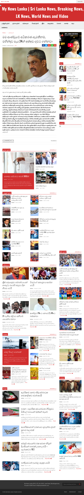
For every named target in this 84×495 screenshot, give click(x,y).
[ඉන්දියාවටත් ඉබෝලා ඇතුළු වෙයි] (10, 466)
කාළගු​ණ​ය (50, 23)
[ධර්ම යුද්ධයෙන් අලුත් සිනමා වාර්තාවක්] (62, 90)
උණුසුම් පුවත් (5, 23)
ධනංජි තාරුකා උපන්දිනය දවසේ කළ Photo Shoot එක (74, 98)
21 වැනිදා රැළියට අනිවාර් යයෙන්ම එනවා (12, 317)
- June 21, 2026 (46, 200)
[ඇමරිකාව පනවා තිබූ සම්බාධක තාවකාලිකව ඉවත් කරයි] (10, 397)
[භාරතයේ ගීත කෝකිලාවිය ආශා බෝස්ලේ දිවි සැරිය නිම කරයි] (62, 78)
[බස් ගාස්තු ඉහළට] (46, 177)
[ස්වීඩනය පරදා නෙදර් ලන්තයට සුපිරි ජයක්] (34, 200)
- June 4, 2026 (18, 232)
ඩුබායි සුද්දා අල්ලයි (16, 253)
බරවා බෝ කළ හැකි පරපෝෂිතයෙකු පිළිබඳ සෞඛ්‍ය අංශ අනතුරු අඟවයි (70, 397)
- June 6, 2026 (65, 401)
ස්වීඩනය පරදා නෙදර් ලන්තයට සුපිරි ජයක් (45, 197)
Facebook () (53, 140)
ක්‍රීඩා (43, 23)
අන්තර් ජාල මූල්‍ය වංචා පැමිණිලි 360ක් (17, 243)
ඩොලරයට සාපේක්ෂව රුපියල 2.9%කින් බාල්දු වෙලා (47, 338)
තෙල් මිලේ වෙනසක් (12, 351)
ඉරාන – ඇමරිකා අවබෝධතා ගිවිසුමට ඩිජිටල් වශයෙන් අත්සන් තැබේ (37, 410)
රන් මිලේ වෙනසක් (44, 368)
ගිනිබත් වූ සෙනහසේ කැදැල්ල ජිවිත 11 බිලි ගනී (47, 220)
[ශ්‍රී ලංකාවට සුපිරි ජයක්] (6, 234)
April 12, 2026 (69, 85)
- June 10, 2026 (46, 211)
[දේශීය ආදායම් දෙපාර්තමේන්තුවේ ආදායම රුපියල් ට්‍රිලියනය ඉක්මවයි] (6, 373)
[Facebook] (43, 45)
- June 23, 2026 (18, 202)
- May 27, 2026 (27, 465)
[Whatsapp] (52, 45)
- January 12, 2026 (37, 288)
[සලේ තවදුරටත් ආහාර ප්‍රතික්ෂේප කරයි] (6, 222)
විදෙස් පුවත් (35, 23)
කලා (73, 23)
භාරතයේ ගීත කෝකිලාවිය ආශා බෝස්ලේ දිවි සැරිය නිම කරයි (74, 79)
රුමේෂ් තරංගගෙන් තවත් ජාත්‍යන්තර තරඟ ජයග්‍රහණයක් (68, 333)
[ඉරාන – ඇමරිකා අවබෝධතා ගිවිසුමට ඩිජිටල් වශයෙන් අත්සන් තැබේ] (10, 411)
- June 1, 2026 (18, 255)
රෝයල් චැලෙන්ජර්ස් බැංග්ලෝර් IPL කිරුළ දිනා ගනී (47, 254)
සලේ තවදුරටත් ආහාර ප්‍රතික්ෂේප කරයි (17, 220)
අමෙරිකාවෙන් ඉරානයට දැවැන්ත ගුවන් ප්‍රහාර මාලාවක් (47, 209)
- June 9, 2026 (18, 223)
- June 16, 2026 (18, 211)
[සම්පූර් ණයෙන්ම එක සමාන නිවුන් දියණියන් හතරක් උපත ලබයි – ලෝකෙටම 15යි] (10, 446)
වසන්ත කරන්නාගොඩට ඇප (44, 167)
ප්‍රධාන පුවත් (16, 23)
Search (79, 1)
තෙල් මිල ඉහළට (44, 242)
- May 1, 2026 (45, 341)
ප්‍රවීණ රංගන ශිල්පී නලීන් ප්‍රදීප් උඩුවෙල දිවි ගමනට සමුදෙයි (74, 107)
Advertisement (72, 491)
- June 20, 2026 (66, 337)
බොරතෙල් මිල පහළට (45, 354)
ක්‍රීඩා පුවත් (63, 252)
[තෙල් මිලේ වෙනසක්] (15, 343)
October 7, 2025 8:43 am (7, 45)
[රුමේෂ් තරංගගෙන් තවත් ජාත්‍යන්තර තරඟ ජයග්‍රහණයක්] (70, 324)
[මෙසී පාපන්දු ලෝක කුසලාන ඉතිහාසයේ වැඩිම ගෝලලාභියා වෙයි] (6, 200)
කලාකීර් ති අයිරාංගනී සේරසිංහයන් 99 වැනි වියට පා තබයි (73, 69)
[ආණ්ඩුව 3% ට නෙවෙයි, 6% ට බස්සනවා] (43, 304)
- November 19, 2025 (10, 322)
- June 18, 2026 (27, 414)
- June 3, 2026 (18, 246)
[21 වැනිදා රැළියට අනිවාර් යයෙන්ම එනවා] (15, 307)
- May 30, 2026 (9, 291)
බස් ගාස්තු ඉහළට (41, 186)
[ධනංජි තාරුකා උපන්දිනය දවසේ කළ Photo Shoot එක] (62, 98)
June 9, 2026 (69, 73)
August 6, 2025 (70, 118)
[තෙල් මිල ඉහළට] (34, 245)
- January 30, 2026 (46, 370)
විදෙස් (5, 389)
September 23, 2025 (71, 111)
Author (5, 179)
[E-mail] (55, 45)
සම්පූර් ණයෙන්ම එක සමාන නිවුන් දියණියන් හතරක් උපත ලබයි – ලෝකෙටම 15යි (36, 446)
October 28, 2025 (70, 102)
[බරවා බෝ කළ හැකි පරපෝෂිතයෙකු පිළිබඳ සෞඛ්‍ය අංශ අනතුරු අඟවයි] (70, 386)
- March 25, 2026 (46, 356)
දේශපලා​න (6, 265)
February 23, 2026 (70, 92)
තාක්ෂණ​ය (5, 27)
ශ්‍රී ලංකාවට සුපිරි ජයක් (17, 230)
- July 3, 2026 (10, 179)
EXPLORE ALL (53, 193)
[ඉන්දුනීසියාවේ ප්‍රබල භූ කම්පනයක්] (6, 211)
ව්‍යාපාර (59, 23)
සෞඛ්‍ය (62, 378)
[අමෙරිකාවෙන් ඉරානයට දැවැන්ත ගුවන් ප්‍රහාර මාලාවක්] (34, 211)
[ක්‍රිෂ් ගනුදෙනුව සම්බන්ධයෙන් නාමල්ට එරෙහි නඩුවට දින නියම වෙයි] (15, 273)
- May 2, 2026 (65, 461)
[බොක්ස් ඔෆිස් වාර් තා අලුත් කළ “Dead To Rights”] (62, 116)
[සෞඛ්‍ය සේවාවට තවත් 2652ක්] (18, 162)
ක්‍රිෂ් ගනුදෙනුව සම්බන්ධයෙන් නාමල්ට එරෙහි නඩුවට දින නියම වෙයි (15, 285)
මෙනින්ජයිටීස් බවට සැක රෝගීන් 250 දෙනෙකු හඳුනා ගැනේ (47, 232)
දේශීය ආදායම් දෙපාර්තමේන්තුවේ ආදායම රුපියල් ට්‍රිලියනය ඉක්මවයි (19, 370)
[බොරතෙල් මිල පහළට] (34, 359)
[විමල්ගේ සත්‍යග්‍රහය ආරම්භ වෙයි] (43, 273)
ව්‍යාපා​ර (5, 334)
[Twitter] (46, 45)
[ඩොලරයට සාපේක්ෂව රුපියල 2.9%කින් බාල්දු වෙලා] (34, 343)
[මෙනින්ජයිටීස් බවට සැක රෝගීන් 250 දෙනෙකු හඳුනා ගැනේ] (34, 234)
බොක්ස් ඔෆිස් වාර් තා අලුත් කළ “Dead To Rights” (74, 116)
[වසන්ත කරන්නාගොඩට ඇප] (46, 158)
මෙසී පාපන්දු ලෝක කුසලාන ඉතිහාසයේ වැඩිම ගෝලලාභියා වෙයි (19, 198)
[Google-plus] (49, 45)
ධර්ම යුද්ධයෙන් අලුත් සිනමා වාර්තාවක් (73, 89)
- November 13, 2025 (37, 319)
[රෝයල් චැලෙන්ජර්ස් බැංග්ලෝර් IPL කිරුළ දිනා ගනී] (34, 256)
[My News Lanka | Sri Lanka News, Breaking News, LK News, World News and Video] (42, 12)
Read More (11, 187)
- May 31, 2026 (27, 452)
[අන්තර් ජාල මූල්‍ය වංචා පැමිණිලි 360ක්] (6, 245)
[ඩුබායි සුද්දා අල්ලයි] (6, 256)
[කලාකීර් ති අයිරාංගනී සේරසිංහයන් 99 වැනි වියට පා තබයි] (62, 69)
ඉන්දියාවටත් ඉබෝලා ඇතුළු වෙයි (35, 462)
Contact (80, 491)
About (65, 491)
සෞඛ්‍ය (66, 23)
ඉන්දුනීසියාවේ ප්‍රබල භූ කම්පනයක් (17, 209)
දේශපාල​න (26, 23)
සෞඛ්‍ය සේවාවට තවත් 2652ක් (16, 176)
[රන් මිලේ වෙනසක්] (34, 373)
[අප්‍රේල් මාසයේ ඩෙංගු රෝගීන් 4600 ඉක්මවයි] (70, 448)
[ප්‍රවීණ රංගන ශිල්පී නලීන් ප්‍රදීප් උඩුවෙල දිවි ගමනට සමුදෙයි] (62, 107)
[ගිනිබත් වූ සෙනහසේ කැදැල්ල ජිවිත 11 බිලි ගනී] (34, 222)
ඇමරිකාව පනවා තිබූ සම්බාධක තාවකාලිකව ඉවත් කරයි (34, 394)
